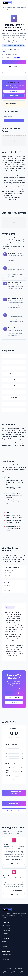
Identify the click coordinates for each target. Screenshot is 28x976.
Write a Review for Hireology (15, 792)
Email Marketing (6, 930)
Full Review (13, 863)
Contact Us (5, 946)
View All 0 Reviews (12, 803)
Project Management (7, 928)
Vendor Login (5, 959)
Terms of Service (13, 972)
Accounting (5, 933)
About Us (4, 943)
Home (3, 7)
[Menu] (24, 3)
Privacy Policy (4, 972)
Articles (4, 941)
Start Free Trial (13, 62)
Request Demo (13, 66)
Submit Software (6, 954)
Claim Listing (5, 957)
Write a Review (7, 52)
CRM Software (6, 925)
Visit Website (13, 70)
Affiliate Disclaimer (22, 972)
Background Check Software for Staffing (16, 7)
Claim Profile (16, 57)
